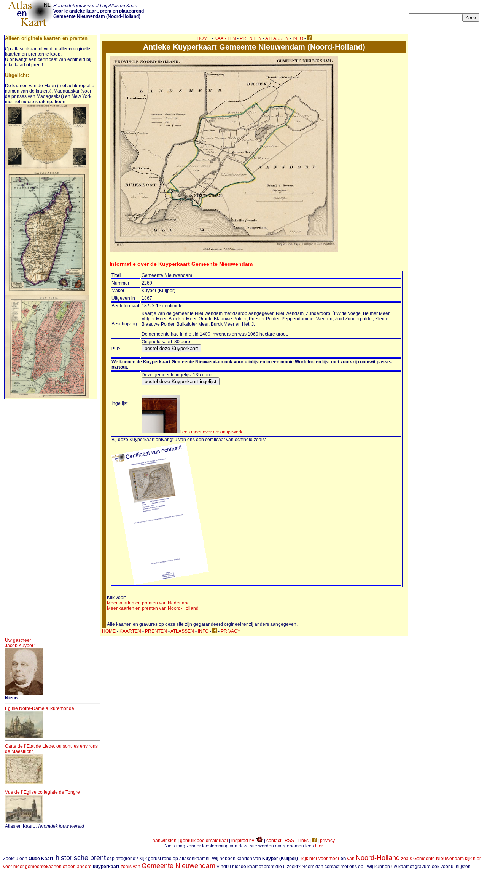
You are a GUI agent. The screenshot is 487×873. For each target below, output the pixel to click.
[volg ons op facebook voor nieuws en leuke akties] (309, 38)
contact (273, 840)
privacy (327, 840)
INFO (298, 38)
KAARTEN (225, 38)
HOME (203, 38)
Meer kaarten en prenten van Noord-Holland (153, 608)
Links (303, 840)
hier (319, 846)
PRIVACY (230, 631)
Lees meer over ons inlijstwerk (211, 432)
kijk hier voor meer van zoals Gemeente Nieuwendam (382, 858)
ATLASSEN (277, 38)
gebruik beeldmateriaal (204, 840)
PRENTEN (251, 38)
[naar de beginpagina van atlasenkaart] (30, 26)
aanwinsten (165, 840)
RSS (289, 840)
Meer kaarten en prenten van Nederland (148, 603)
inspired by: (243, 840)
